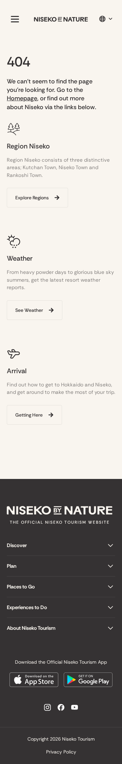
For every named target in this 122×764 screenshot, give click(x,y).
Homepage (22, 98)
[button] (13, 19)
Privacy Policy (61, 752)
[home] (61, 19)
